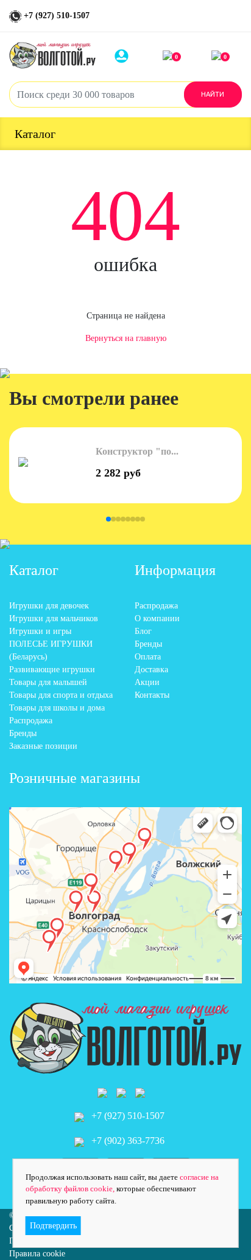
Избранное (176, 56)
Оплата (148, 656)
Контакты (152, 695)
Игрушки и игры (40, 631)
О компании (157, 618)
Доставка (151, 669)
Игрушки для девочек (49, 605)
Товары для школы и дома (57, 707)
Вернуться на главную (125, 338)
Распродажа (30, 720)
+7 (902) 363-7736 (126, 1140)
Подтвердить (53, 1225)
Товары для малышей (48, 682)
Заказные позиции (43, 746)
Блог (143, 631)
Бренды (23, 733)
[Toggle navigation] (234, 18)
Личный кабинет (129, 55)
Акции (147, 682)
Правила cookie (37, 1253)
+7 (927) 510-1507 (55, 15)
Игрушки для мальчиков (53, 618)
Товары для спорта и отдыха (61, 695)
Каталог (35, 133)
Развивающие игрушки (52, 669)
